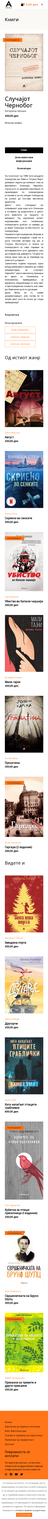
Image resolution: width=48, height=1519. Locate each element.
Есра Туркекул (12, 597)
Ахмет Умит (10, 1100)
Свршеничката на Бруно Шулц (21, 1297)
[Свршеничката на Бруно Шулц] (24, 1256)
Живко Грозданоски (14, 1378)
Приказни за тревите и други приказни (20, 1384)
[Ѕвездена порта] (24, 903)
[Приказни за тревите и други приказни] (24, 1342)
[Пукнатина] (24, 724)
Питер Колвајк (12, 1019)
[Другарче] (24, 984)
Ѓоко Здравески (12, 1205)
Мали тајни (12, 682)
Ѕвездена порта (15, 942)
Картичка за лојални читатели (22, 1426)
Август (9, 437)
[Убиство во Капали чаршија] (24, 561)
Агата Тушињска (13, 1291)
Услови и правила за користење (23, 1435)
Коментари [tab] (24, 168)
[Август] (24, 398)
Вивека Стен (11, 513)
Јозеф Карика (11, 758)
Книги (8, 1422)
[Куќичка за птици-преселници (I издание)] (24, 1161)
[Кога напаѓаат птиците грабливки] (24, 1065)
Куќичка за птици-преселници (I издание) (21, 1211)
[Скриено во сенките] (24, 479)
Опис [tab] (24, 149)
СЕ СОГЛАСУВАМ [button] (24, 1515)
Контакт (9, 1444)
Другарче (11, 1023)
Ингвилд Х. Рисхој (14, 938)
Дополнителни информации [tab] (24, 159)
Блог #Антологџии (15, 1430)
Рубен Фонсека (12, 432)
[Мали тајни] (24, 643)
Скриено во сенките (18, 518)
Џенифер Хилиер (13, 677)
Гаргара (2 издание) (18, 847)
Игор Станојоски (13, 842)
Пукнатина (12, 763)
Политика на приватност (19, 1439)
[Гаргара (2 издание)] (24, 807)
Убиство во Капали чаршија (24, 601)
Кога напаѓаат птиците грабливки (21, 1106)
